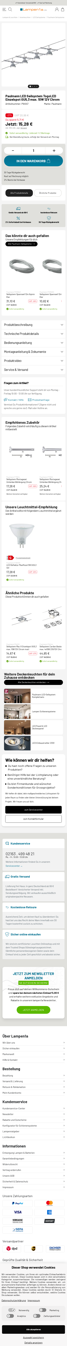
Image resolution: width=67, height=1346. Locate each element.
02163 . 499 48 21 (20, 853)
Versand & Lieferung (12, 1081)
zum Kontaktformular (33, 819)
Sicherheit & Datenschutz (15, 1181)
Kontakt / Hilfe (16, 399)
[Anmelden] (57, 9)
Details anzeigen (33, 1342)
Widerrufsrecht (10, 1164)
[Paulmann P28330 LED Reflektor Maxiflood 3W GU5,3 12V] (21, 536)
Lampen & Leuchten (9, 17)
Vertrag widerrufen (11, 1170)
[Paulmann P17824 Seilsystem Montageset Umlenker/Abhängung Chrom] (21, 451)
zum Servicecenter (33, 809)
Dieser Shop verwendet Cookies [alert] (33, 1267)
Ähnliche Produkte (47, 193)
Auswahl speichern (33, 1337)
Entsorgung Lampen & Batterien (18, 1152)
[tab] (30, 86)
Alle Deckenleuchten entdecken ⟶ (33, 682)
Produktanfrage (41, 399)
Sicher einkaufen (10, 1048)
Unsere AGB (8, 1175)
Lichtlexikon (8, 1137)
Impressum (8, 1187)
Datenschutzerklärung (14, 1300)
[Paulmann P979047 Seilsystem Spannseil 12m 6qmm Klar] (21, 266)
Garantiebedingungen (13, 1158)
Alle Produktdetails (19, 193)
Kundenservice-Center (13, 1108)
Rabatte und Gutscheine (14, 1119)
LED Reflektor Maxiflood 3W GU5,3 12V (21, 566)
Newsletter (7, 1114)
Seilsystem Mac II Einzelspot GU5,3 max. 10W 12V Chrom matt (21, 648)
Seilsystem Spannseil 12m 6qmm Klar (20, 295)
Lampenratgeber (10, 1131)
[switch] (11, 1310)
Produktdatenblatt (23, 558)
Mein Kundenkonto (11, 1092)
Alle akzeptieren (33, 1329)
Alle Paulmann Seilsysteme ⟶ (21, 244)
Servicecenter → (14, 865)
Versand (23, 128)
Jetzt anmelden (33, 1009)
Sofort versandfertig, (30, 133)
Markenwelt (8, 1054)
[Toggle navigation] (4, 9)
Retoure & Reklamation (14, 1087)
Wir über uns (8, 1042)
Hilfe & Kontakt (9, 1059)
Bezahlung (7, 1075)
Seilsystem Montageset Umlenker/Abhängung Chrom (19, 480)
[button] (21, 266)
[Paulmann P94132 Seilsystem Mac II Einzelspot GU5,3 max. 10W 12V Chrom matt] (21, 618)
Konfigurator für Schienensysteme (19, 1125)
